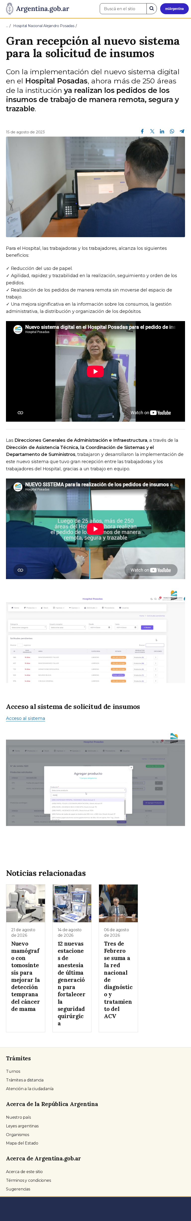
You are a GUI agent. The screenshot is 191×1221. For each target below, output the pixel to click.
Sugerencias (18, 1189)
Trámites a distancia (25, 1080)
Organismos (17, 1134)
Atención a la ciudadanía (29, 1088)
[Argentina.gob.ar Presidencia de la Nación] (35, 9)
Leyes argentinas (22, 1126)
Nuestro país (18, 1117)
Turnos (13, 1071)
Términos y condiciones (28, 1180)
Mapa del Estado (22, 1143)
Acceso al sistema (25, 718)
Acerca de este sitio (24, 1171)
